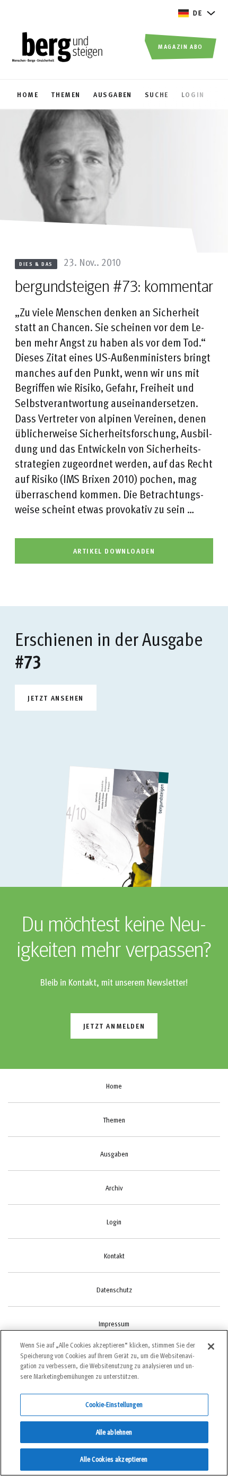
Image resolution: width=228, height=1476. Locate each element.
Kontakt (114, 1256)
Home (114, 1086)
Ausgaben (114, 1154)
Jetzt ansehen (56, 697)
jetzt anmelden (114, 1025)
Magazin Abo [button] (180, 46)
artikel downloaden (114, 550)
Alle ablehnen (114, 1432)
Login (114, 1222)
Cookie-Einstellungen (114, 1404)
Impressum (114, 1323)
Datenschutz (114, 1289)
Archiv (114, 1188)
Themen (114, 1120)
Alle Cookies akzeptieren (113, 1459)
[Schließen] (211, 1346)
